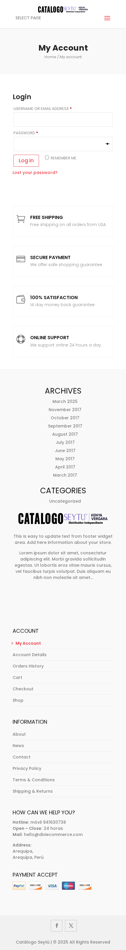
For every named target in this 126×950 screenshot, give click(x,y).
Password (34, 133)
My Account (28, 643)
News (18, 746)
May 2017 (65, 459)
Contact (21, 757)
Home (50, 57)
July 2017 (65, 442)
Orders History (28, 666)
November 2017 (65, 410)
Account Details (30, 655)
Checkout (23, 689)
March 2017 (65, 475)
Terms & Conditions (34, 780)
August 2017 (65, 434)
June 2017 (65, 451)
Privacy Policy (27, 768)
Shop (18, 700)
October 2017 (65, 418)
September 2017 (65, 426)
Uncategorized (65, 501)
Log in (26, 160)
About (19, 734)
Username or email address (51, 108)
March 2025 (65, 401)
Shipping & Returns (33, 791)
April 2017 (65, 467)
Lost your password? (35, 172)
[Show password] (107, 144)
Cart (17, 677)
